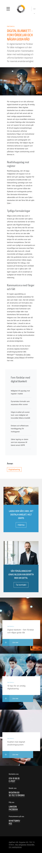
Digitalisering (14, 469)
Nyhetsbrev (14, 820)
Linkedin (13, 806)
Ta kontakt (21, 584)
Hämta (21, 525)
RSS (10, 823)
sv (34, 9)
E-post (12, 781)
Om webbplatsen (15, 847)
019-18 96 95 (14, 778)
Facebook (13, 809)
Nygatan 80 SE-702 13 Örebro (17, 794)
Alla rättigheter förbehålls (24, 845)
